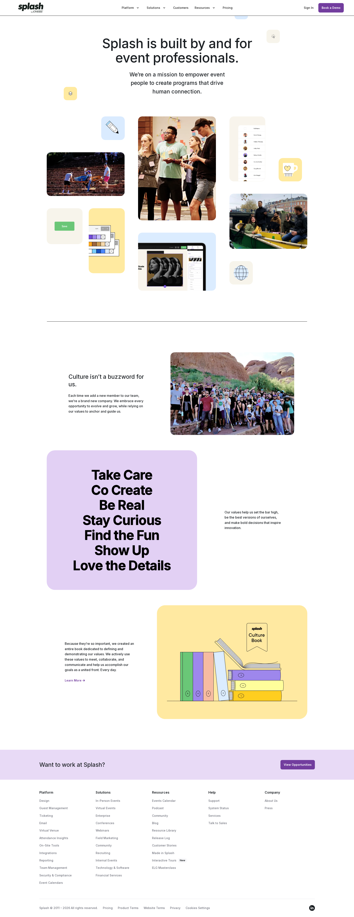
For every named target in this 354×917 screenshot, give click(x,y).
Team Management (53, 867)
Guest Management (53, 808)
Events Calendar (164, 800)
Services (214, 815)
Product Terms (128, 908)
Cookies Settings (198, 908)
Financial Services (109, 875)
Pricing (228, 7)
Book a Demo (331, 7)
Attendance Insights (53, 838)
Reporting (46, 860)
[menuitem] (131, 8)
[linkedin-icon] (312, 908)
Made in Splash (163, 853)
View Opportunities (298, 764)
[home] (30, 8)
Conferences (105, 823)
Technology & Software (112, 867)
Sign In (309, 7)
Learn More (73, 680)
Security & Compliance (55, 875)
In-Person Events (108, 800)
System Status (218, 808)
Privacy (175, 908)
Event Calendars (51, 882)
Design (44, 800)
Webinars (102, 830)
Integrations (48, 853)
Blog (155, 823)
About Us (271, 800)
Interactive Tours (164, 860)
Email (43, 823)
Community (104, 845)
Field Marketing (107, 838)
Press (269, 808)
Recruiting (103, 853)
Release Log (161, 838)
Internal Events (106, 860)
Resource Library (164, 830)
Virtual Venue (49, 830)
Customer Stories (164, 845)
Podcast (158, 808)
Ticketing (46, 815)
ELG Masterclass (164, 867)
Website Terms (154, 908)
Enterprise (103, 815)
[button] (131, 8)
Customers (180, 7)
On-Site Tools (49, 845)
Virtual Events (106, 808)
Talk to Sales (217, 823)
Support (214, 800)
